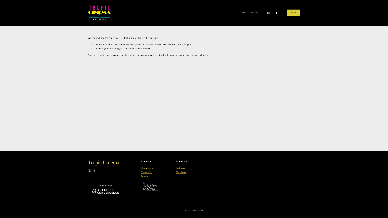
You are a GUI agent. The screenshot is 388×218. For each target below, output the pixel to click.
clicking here (130, 55)
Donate (144, 176)
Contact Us (146, 172)
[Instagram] (268, 12)
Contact (254, 13)
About (243, 13)
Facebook (181, 172)
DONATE (294, 13)
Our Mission (147, 168)
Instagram (181, 168)
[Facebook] (276, 12)
